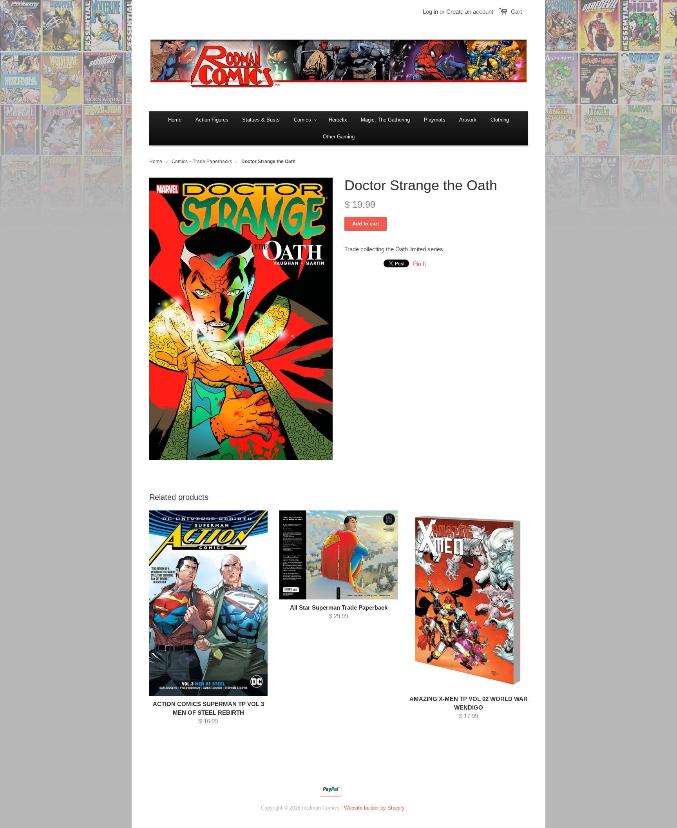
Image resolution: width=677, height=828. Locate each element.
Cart (516, 11)
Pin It (419, 263)
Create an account (469, 11)
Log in (430, 11)
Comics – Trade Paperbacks (202, 161)
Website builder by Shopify (374, 808)
